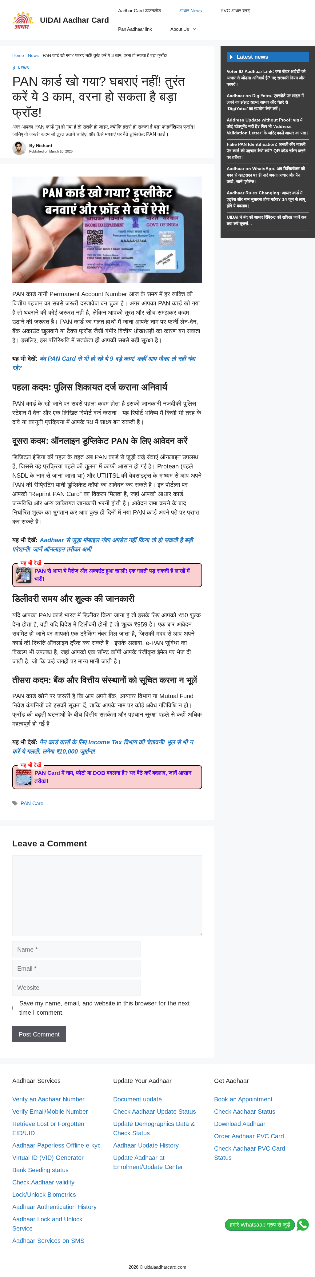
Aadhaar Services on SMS (48, 1240)
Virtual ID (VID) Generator (48, 1157)
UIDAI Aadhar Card (74, 20)
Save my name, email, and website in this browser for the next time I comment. (104, 1008)
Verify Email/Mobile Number (50, 1111)
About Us (179, 29)
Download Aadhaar (239, 1123)
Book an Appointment (243, 1099)
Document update (137, 1099)
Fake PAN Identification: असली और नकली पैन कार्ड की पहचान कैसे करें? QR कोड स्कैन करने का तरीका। (266, 151)
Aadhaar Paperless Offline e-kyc (56, 1145)
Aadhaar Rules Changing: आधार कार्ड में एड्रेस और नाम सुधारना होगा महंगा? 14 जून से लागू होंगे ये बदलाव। (266, 199)
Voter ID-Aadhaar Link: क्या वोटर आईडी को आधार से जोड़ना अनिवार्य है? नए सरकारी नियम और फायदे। (266, 78)
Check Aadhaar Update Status (154, 1111)
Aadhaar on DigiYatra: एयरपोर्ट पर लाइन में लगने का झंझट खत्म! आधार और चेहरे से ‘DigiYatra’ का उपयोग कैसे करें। (265, 102)
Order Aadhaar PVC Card (249, 1136)
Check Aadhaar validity (43, 1182)
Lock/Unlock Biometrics (44, 1194)
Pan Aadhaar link (135, 29)
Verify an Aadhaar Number (48, 1099)
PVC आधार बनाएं (235, 10)
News (33, 55)
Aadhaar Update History (146, 1145)
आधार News (190, 10)
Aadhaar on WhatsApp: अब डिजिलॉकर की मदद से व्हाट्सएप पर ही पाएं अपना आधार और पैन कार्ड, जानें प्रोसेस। (266, 175)
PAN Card (32, 803)
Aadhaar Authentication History (54, 1206)
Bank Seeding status (40, 1170)
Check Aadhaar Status (244, 1111)
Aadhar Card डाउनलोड (139, 10)
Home (18, 55)
